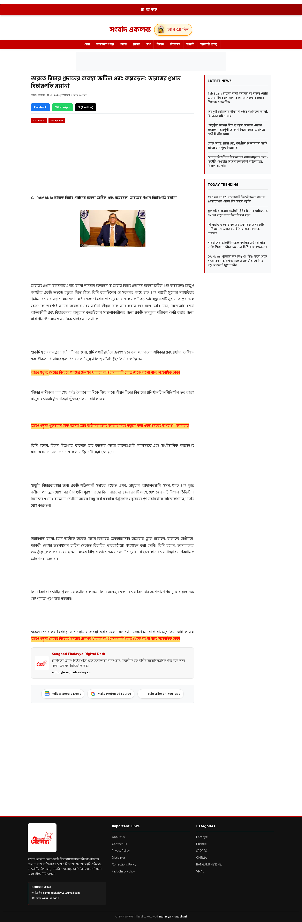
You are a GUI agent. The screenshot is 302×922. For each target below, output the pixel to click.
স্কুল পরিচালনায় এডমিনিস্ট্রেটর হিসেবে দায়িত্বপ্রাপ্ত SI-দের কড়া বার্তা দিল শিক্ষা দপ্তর (237, 213)
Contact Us (119, 844)
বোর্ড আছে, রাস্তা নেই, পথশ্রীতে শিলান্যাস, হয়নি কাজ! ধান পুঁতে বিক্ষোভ (237, 145)
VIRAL (200, 871)
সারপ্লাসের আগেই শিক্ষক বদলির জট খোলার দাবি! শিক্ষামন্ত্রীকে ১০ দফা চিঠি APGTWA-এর (237, 245)
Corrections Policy (124, 864)
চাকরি (190, 44)
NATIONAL (39, 120)
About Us (118, 837)
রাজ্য (136, 44)
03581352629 (50, 898)
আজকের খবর (105, 44)
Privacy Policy (120, 850)
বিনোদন (175, 44)
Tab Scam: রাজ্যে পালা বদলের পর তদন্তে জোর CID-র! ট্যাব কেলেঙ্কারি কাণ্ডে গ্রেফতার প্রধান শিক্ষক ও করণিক (238, 97)
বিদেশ (160, 44)
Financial (201, 844)
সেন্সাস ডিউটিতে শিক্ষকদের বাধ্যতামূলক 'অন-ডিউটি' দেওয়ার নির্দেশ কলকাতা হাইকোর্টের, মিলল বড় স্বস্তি (238, 161)
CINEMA (201, 857)
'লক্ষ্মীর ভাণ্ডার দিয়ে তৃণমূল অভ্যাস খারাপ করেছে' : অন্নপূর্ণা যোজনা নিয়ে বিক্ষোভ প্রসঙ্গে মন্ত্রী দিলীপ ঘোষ (236, 129)
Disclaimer (118, 857)
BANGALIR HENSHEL (209, 864)
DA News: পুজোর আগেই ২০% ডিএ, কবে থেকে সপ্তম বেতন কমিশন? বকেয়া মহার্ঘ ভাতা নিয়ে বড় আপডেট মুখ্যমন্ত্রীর (237, 260)
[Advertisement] (151, 61)
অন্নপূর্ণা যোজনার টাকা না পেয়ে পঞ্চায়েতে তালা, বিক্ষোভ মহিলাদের (238, 114)
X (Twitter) (85, 107)
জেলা (123, 44)
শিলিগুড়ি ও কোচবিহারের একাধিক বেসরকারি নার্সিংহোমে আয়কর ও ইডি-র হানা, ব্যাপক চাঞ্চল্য (236, 229)
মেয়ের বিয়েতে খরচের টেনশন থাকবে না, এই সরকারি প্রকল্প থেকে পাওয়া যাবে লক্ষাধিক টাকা (114, 373)
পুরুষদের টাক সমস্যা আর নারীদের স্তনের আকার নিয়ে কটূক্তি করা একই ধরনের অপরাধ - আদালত (119, 426)
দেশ (148, 44)
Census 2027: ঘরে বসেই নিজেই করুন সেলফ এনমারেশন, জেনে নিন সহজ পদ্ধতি (236, 199)
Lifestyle (202, 837)
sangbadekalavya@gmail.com (61, 892)
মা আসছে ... (151, 10)
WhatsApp (62, 107)
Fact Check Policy (123, 871)
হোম (87, 44)
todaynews (57, 120)
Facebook (40, 107)
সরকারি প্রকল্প (208, 44)
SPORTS (201, 850)
